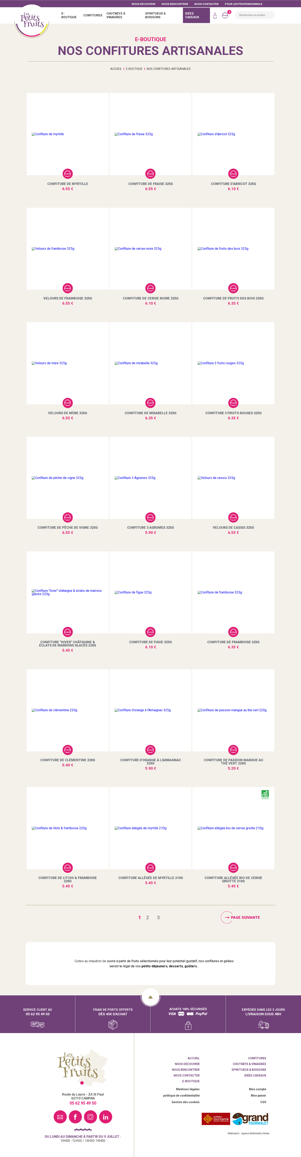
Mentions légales (188, 1089)
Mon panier (258, 1095)
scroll (150, 997)
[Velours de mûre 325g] (68, 363)
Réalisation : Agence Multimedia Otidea (248, 1133)
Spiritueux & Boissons (249, 1069)
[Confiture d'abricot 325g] (233, 134)
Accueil (31, 20)
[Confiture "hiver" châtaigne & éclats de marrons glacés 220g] (68, 592)
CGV (263, 1102)
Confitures (257, 1058)
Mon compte (257, 1089)
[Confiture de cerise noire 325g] (151, 249)
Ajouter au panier (67, 174)
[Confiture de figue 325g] (151, 592)
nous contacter (60, 1116)
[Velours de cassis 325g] (233, 478)
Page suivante (245, 917)
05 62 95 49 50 (38, 1014)
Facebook (75, 1116)
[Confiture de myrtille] (68, 134)
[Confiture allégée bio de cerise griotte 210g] (233, 828)
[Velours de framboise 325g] (68, 249)
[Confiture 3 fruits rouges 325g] (233, 363)
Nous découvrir (143, 3)
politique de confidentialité (181, 1095)
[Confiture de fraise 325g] (151, 134)
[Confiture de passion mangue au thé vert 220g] (233, 710)
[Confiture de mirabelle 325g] (151, 363)
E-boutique (191, 1081)
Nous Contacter (206, 3)
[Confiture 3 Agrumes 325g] (151, 478)
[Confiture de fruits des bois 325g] (233, 249)
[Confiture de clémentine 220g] (68, 710)
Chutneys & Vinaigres (249, 1064)
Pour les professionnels (243, 3)
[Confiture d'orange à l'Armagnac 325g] (151, 710)
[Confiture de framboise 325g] (233, 592)
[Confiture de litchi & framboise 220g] (68, 828)
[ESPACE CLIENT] (215, 15)
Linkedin (105, 1116)
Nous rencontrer (175, 3)
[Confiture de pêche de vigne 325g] (68, 478)
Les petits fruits (82, 1067)
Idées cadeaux (255, 1075)
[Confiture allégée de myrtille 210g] (151, 828)
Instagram (90, 1116)
